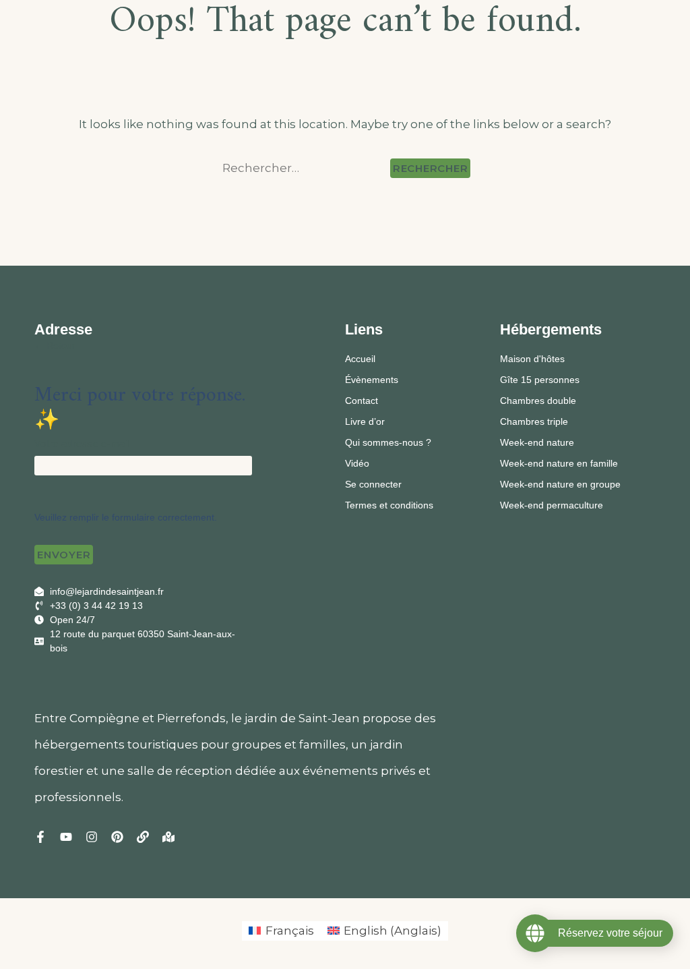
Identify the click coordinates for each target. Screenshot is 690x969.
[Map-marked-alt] (168, 837)
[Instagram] (92, 837)
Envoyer (63, 554)
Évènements (371, 379)
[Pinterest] (117, 837)
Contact (361, 400)
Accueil (360, 358)
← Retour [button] (54, 345)
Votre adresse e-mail (81, 443)
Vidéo (357, 463)
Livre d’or (365, 421)
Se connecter (373, 484)
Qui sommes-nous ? (388, 442)
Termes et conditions (389, 505)
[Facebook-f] (40, 837)
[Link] (143, 837)
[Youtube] (66, 837)
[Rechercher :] (303, 168)
